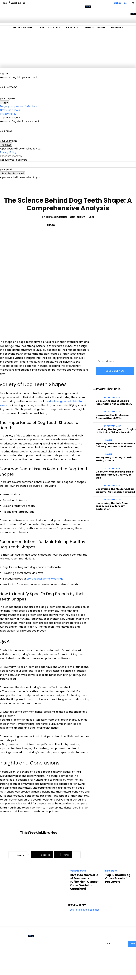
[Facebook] (59, 224)
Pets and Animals (68, 190)
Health (108, 440)
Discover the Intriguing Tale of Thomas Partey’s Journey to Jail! (115, 474)
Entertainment (112, 397)
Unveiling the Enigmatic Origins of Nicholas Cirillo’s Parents (116, 431)
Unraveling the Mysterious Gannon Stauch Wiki (112, 416)
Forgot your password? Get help (18, 106)
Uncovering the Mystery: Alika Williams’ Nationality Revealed (115, 490)
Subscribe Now (115, 370)
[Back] (1, 69)
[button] (133, 3)
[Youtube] (88, 954)
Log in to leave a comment (85, 909)
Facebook (81, 943)
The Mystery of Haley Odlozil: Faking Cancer (114, 459)
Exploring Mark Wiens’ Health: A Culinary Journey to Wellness (116, 445)
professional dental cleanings (45, 578)
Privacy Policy (8, 113)
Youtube (95, 954)
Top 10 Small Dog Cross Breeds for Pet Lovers (118, 878)
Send (132, 943)
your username (8, 86)
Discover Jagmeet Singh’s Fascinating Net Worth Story (114, 402)
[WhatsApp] (83, 224)
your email (6, 130)
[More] (77, 854)
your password (8, 98)
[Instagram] (72, 949)
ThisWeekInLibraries (56, 216)
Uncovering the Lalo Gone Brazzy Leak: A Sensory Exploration (112, 506)
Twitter (79, 954)
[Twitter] (67, 224)
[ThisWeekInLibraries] (10, 833)
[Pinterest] (75, 224)
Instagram (81, 948)
